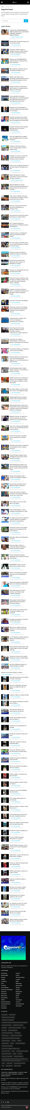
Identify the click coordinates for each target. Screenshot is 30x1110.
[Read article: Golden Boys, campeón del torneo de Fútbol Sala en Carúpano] (5, 856)
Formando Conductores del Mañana (19, 300)
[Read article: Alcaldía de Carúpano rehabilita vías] (5, 832)
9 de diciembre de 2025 (15, 181)
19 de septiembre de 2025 (15, 597)
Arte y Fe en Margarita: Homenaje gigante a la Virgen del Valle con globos (18, 687)
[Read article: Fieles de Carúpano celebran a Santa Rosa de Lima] (5, 808)
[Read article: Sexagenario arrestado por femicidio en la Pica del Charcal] (5, 621)
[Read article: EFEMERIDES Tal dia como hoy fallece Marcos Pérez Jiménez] (5, 566)
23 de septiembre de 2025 (15, 515)
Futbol (17, 975)
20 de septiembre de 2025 (15, 569)
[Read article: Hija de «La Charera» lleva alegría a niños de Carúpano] (5, 768)
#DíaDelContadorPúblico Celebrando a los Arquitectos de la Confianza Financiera (19, 447)
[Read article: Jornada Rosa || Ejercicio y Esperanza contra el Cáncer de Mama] (5, 351)
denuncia (4, 1030)
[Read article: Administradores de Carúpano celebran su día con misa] (5, 897)
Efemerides (4, 997)
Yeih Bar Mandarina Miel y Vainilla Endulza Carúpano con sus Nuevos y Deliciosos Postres (19, 369)
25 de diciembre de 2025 (15, 162)
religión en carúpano (7, 1056)
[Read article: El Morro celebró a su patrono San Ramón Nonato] (5, 776)
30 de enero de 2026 (14, 114)
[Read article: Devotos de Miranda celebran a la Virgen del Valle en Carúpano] (5, 666)
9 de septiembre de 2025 (15, 698)
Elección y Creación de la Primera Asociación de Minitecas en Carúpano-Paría (18, 207)
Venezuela (19, 1006)
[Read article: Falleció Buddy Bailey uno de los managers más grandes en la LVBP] (5, 511)
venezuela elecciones (19, 1063)
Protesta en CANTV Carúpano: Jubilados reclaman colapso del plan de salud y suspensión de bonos (19, 51)
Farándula (4, 1008)
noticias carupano (20, 1043)
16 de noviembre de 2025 (15, 212)
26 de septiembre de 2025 (15, 461)
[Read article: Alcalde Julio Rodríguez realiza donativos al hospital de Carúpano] (5, 478)
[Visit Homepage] (15, 2)
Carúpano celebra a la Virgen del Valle (19, 695)
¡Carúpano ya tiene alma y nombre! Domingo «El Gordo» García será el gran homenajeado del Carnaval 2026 (19, 118)
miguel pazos (5, 1043)
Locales (18, 979)
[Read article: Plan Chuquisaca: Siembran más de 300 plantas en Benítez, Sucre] (5, 70)
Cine (2, 983)
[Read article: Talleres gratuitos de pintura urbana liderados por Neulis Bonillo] (5, 921)
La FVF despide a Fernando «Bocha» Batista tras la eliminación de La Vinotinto (19, 638)
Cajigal (3, 979)
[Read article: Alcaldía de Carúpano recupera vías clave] (5, 735)
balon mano (12, 1014)
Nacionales (19, 985)
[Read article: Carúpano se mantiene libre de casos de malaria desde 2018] (5, 272)
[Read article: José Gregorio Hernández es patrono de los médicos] (5, 703)
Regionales (19, 991)
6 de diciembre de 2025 (15, 193)
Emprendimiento (5, 1001)
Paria (13, 1051)
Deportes (3, 991)
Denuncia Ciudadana (7, 989)
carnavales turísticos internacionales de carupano (14, 1022)
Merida (19, 1040)
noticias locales (6, 1051)
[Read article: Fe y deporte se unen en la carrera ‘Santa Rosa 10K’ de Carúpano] (5, 905)
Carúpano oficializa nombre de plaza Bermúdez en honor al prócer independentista (19, 128)
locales (13, 1040)
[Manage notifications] (27, 1107)
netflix (12, 1043)
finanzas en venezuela (16, 1035)
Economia (4, 993)
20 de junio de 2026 (14, 74)
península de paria (6, 1053)
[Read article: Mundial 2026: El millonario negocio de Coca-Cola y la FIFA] (5, 43)
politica (20, 1053)
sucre (3, 1063)
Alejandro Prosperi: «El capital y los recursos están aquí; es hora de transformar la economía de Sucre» (18, 418)
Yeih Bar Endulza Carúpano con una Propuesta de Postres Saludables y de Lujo (18, 846)
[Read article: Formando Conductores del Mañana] (5, 302)
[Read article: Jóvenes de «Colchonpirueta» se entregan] (5, 727)
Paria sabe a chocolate (22, 1051)
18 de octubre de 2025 (15, 325)
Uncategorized (20, 1003)
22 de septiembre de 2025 (15, 542)
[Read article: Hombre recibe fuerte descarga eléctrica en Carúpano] (5, 913)
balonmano (4, 1014)
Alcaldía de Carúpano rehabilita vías (18, 830)
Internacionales (20, 977)
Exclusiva (3, 1006)
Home (2, 6)
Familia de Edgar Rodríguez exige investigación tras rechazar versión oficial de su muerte (18, 456)
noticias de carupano (7, 1045)
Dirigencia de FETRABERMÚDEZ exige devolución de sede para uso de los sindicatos (18, 61)
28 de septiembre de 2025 (15, 423)
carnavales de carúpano (8, 1019)
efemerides (17, 1032)
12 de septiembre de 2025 (15, 634)
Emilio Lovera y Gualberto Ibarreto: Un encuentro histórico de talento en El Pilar (19, 167)
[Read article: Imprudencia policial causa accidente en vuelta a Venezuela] (5, 679)
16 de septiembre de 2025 (15, 624)
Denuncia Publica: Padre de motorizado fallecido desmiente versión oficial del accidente (18, 547)
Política (18, 989)
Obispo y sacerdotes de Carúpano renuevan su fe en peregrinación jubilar (18, 574)
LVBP (17, 981)
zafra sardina (17, 1065)
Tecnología (19, 999)
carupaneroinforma (6, 1025)
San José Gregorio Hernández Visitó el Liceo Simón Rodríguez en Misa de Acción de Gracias (19, 244)
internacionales (6, 1040)
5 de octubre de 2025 (15, 365)
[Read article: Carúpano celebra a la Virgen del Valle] (5, 697)
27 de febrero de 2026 (15, 104)
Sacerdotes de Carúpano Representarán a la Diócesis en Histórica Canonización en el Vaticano (19, 341)
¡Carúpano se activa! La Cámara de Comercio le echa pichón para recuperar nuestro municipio (18, 157)
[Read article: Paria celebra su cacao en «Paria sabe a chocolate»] (5, 503)
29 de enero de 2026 (14, 133)
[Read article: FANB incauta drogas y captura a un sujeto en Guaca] (5, 873)
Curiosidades (5, 987)
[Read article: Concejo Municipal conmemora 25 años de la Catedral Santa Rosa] (5, 816)
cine (24, 1027)
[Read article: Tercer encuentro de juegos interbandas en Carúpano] (5, 839)
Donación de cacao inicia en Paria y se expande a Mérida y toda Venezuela (19, 611)
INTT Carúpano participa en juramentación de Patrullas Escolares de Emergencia (19, 225)
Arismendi (4, 973)
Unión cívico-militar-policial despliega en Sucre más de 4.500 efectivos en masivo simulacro (19, 427)
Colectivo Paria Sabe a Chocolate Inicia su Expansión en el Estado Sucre (18, 437)
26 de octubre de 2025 (15, 286)
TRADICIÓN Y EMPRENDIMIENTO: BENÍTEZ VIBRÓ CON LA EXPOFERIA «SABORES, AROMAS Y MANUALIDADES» (14, 1074)
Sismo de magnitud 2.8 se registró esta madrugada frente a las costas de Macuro (19, 138)
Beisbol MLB (4, 975)
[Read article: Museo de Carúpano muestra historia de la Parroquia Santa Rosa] (5, 824)
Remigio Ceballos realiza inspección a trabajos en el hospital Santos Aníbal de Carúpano (14, 1059)
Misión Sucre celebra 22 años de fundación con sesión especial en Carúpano (18, 629)
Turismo (18, 1001)
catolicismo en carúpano (15, 1027)
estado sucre (5, 1035)
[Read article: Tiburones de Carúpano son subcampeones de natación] (5, 711)
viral (3, 1065)
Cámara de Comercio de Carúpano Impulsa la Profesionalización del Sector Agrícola (18, 529)
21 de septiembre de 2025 (15, 552)
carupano (4, 1027)
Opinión (18, 987)
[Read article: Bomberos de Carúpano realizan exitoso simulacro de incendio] (5, 889)
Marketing (18, 983)
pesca (14, 1053)
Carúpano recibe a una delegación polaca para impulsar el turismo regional (18, 234)
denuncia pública (13, 1030)
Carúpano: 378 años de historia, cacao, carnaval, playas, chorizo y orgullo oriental (18, 147)
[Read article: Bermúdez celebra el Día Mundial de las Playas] (5, 539)
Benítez (3, 977)
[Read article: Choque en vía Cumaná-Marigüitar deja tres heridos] (5, 792)
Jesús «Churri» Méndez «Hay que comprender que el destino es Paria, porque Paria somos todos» (19, 197)
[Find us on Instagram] (5, 1102)
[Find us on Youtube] (8, 1102)
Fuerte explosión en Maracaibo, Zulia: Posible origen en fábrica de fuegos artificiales (19, 648)
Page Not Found (8, 6)
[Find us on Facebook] (1, 1102)
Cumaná (3, 985)
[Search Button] (28, 2)
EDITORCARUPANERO (16, 45)
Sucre (17, 997)
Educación (4, 995)
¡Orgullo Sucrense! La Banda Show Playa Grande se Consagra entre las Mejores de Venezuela (19, 88)
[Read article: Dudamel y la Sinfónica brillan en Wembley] (5, 881)
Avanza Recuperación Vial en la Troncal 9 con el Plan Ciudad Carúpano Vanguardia (17, 592)
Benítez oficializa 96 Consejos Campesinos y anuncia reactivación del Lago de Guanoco (18, 176)
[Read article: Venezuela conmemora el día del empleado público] (5, 743)
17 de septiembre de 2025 (15, 616)
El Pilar (3, 999)
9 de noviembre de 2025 (15, 267)
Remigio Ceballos (18, 1056)
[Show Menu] (2, 2)
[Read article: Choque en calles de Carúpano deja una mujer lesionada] (5, 865)
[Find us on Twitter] (3, 1102)
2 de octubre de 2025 (15, 386)
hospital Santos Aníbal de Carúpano (11, 1038)
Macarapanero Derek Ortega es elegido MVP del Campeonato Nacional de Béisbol (18, 601)
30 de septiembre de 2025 (15, 394)
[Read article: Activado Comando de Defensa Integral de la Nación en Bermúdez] (5, 254)
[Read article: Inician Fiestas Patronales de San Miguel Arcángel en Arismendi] (5, 486)
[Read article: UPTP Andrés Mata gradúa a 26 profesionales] (5, 800)
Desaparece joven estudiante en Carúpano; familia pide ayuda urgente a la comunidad (19, 109)
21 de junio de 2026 (14, 38)
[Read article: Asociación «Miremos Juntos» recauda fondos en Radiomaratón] (5, 752)
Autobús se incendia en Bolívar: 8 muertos (11, 672)
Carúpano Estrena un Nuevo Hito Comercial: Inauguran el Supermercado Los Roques (18, 320)
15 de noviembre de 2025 (15, 230)
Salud (17, 995)
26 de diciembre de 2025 (15, 152)
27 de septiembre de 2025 (15, 442)
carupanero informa (18, 1025)
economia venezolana (7, 1032)
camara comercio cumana (8, 1017)
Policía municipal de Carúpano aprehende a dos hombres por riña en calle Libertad (19, 556)
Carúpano (4, 981)
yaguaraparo (9, 1065)
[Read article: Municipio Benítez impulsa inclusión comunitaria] (5, 784)
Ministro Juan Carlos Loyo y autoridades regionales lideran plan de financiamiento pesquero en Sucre (19, 78)
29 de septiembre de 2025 (15, 402)
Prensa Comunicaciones (17, 180)
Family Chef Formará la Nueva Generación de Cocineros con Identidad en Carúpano (17, 262)
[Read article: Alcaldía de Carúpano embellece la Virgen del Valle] (5, 760)
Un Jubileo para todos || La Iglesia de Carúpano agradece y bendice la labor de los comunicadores (19, 519)
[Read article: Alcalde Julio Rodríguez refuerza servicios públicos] (5, 719)
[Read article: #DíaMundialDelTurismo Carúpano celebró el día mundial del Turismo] (5, 399)
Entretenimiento (5, 1003)
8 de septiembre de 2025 (15, 706)
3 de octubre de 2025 (15, 375)
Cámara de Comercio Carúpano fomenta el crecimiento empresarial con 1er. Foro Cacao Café (19, 493)
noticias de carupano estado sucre (10, 1048)
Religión (18, 993)
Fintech (18, 973)
